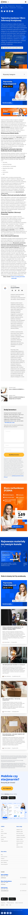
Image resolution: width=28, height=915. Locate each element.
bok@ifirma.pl (3, 877)
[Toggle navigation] (25, 2)
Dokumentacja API (4, 864)
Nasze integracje (4, 862)
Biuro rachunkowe (19, 833)
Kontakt (2, 839)
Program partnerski (4, 841)
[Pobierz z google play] (12, 797)
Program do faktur (19, 839)
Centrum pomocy (4, 856)
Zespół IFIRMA (5, 7)
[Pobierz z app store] (4, 797)
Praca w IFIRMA (4, 833)
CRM (17, 844)
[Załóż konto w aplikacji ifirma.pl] (14, 91)
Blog (2, 854)
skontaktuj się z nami (9, 422)
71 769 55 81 (23, 884)
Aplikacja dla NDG (19, 843)
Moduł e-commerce (20, 841)
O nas (2, 829)
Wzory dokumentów (4, 860)
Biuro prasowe (3, 837)
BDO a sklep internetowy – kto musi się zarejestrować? (11, 699)
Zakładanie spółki (19, 831)
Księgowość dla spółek (20, 835)
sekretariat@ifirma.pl (4, 890)
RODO (7, 904)
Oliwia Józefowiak (7, 676)
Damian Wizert (7, 642)
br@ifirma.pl (3, 884)
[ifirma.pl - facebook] (2, 913)
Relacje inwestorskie (19, 902)
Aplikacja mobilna (19, 846)
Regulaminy (3, 902)
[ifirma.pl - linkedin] (8, 913)
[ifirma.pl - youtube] (10, 913)
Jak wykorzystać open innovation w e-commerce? (13, 664)
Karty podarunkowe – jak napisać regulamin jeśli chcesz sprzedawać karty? (13, 734)
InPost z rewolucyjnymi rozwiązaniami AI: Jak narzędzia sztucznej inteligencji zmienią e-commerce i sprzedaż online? (12, 628)
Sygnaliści (2, 904)
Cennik (2, 831)
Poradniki (2, 858)
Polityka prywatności (10, 902)
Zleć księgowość (7, 788)
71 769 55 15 (23, 877)
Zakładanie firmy (19, 829)
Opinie (2, 835)
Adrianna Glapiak (7, 711)
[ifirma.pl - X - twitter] (5, 913)
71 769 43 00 (23, 890)
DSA (10, 904)
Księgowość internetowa (20, 837)
